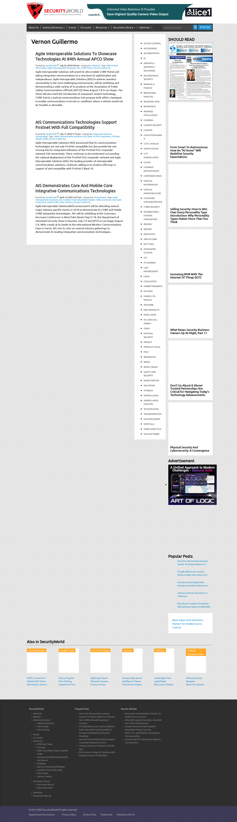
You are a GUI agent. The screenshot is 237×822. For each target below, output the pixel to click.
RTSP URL (205, 27)
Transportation (152, 414)
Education (149, 234)
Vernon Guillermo (102, 67)
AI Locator (86, 27)
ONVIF (147, 328)
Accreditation (151, 53)
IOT (145, 257)
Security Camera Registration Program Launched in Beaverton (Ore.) (192, 584)
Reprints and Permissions (42, 814)
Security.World (50, 809)
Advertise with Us (126, 814)
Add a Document (45, 787)
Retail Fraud (151, 366)
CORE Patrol (87, 67)
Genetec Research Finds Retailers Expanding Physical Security (140, 728)
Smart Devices (151, 380)
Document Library (123, 27)
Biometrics (150, 106)
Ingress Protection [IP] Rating (51, 766)
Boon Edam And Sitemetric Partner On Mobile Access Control (143, 715)
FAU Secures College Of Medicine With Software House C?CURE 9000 (193, 605)
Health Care (150, 239)
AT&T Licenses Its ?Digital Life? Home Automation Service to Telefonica (37, 682)
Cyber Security (152, 206)
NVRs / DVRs (150, 314)
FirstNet (116, 136)
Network (96, 65)
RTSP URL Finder (45, 744)
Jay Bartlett (51, 65)
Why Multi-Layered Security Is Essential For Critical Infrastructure (143, 721)
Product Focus (152, 346)
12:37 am (70, 197)
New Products (151, 309)
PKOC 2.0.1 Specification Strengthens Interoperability (142, 734)
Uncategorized (152, 419)
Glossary (41, 747)
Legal (147, 276)
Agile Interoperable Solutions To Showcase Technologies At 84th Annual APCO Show (76, 56)
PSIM (146, 351)
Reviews (37, 716)
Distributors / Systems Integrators (151, 215)
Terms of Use (89, 814)
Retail (147, 361)
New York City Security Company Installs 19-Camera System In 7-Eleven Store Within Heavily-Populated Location (192, 563)
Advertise (144, 27)
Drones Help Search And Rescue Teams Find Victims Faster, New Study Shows (132, 682)
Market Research (153, 286)
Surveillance (151, 395)
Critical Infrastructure (195, 652)
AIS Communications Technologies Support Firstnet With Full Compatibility (76, 125)
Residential (150, 356)
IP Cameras (150, 262)
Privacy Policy (69, 814)
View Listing (43, 726)
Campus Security (153, 125)
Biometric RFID (151, 101)
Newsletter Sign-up (42, 795)
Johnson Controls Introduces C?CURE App (192, 594)
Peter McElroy (66, 202)
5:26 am (69, 65)
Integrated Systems (102, 134)
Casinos (148, 130)
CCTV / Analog (151, 143)
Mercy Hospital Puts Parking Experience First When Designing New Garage (67, 684)
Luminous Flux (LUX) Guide (49, 769)
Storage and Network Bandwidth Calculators (52, 759)
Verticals (149, 424)
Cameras (148, 120)
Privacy (148, 342)
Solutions (149, 385)
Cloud (147, 162)
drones (148, 229)
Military (148, 291)
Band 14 (91, 136)
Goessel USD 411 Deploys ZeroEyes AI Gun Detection (143, 741)
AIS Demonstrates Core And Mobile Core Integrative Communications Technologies (75, 188)
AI (145, 58)
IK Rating (41, 763)
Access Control (152, 43)
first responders (103, 136)
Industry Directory (53, 27)
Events (72, 27)
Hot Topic (149, 244)
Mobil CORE (53, 202)
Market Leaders (44, 776)
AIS (78, 67)
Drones (148, 224)
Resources (102, 27)
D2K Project (42, 773)
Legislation (150, 281)
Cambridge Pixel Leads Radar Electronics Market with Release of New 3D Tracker (163, 684)
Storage (148, 390)
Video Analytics (152, 429)
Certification (151, 148)
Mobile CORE (41, 138)
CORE (98, 199)
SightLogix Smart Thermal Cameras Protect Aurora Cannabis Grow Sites (99, 684)
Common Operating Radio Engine (79, 199)
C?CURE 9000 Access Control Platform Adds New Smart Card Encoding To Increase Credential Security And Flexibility (192, 573)
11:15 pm (70, 134)
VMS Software (151, 434)
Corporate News (153, 175)
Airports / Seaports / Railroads (149, 67)
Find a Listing (43, 729)
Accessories (150, 48)
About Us (34, 27)
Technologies (41, 136)
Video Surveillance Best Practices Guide (52, 752)
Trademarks (106, 814)
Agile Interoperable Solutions (62, 67)
